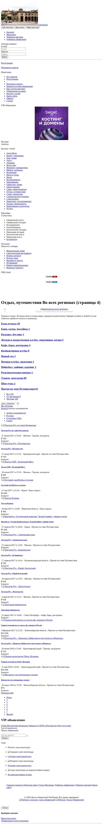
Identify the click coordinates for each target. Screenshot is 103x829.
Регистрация (7, 63)
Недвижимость (13, 180)
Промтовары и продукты (17, 206)
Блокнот (10, 32)
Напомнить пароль (9, 67)
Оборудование (13, 187)
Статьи (9, 101)
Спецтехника (12, 199)
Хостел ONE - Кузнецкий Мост (13, 467)
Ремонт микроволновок (17, 265)
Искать (5, 738)
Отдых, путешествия (15, 192)
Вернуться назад (8, 818)
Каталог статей (13, 93)
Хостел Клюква (7, 503)
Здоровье (10, 163)
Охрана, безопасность (16, 204)
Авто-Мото (11, 153)
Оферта (9, 98)
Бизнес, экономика (15, 155)
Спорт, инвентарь (14, 194)
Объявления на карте (16, 91)
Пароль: (4, 51)
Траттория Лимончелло (10, 610)
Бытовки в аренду (14, 260)
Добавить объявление (16, 39)
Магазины (11, 34)
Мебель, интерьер (14, 170)
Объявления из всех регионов (14, 821)
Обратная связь (30, 785)
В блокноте (11, 239)
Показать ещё (7, 693)
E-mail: (4, 46)
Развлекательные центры (17, 372)
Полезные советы (14, 84)
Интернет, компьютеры (17, 168)
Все (10, 394)
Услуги (9, 208)
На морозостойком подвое (20, 774)
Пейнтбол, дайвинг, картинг (18, 367)
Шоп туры (8, 383)
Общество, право (14, 184)
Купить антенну (13, 256)
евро (9, 421)
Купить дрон (12, 258)
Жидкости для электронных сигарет (15, 680)
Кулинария (11, 172)
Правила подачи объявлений (19, 86)
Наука (9, 177)
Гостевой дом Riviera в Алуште (13, 485)
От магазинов (13, 396)
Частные (12, 399)
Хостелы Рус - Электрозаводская (14, 540)
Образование (12, 182)
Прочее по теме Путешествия (19, 388)
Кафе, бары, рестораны (15, 345)
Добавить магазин (14, 37)
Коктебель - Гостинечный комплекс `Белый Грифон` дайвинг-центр (27, 522)
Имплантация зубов (15, 251)
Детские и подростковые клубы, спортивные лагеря (32, 340)
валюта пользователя (16, 413)
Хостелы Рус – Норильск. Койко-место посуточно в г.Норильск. (26, 643)
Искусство (11, 165)
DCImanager (11, 263)
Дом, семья (11, 158)
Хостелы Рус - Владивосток (12, 449)
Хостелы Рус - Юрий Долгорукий (14, 573)
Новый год (8, 356)
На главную (11, 77)
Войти (4, 57)
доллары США (14, 418)
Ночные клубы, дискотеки (17, 361)
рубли (10, 416)
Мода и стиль (12, 175)
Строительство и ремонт (17, 196)
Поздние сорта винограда (19, 765)
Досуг (9, 160)
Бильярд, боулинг (12, 334)
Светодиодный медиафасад (19, 253)
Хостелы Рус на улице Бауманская (14, 430)
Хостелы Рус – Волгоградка (12, 592)
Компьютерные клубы (15, 350)
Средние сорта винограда (19, 756)
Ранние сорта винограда (19, 747)
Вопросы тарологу (14, 268)
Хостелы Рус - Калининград (12, 555)
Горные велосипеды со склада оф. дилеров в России (21, 625)
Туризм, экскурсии (13, 378)
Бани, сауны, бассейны (15, 329)
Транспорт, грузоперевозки (18, 201)
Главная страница (14, 785)
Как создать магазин (15, 89)
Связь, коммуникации (16, 189)
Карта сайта (11, 96)
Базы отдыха (10, 323)
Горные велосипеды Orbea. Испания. (15, 662)
